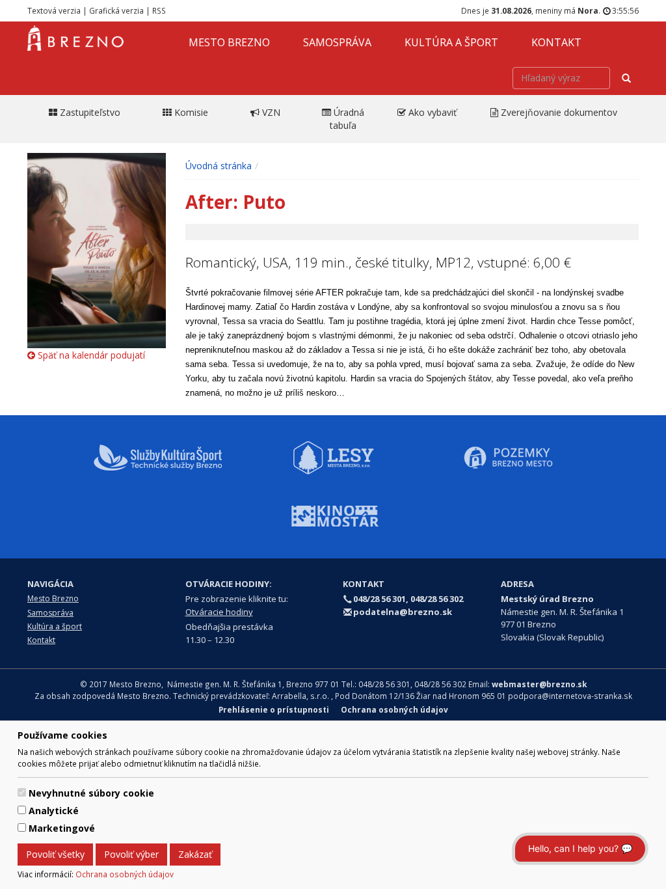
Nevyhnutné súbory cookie (91, 793)
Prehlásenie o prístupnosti (274, 709)
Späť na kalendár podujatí (90, 355)
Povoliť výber (131, 854)
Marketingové (62, 828)
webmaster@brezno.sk (539, 684)
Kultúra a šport (451, 42)
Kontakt (556, 42)
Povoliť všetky (55, 854)
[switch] (22, 792)
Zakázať (195, 854)
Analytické (54, 810)
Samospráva (337, 42)
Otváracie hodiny (219, 612)
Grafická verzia (116, 10)
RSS (159, 10)
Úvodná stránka (218, 165)
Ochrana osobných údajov (124, 874)
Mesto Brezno (229, 42)
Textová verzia (54, 10)
